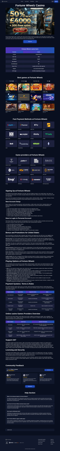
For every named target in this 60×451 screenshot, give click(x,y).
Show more (30, 386)
